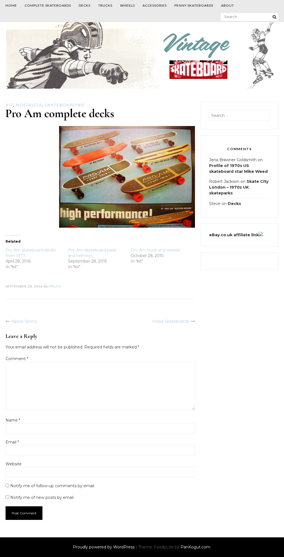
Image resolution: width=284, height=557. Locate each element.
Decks (84, 5)
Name (13, 420)
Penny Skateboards (193, 5)
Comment (17, 358)
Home (11, 5)
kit (9, 104)
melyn (55, 286)
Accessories (155, 5)
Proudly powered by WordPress (104, 547)
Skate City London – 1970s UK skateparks (238, 187)
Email (12, 442)
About (227, 5)
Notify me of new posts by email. (42, 497)
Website (14, 463)
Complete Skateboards (48, 5)
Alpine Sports (24, 321)
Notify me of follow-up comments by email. (52, 485)
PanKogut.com (195, 547)
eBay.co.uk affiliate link (234, 234)
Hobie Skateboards (170, 321)
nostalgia (29, 104)
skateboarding (64, 104)
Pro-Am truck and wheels (155, 250)
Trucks (105, 5)
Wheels (127, 5)
